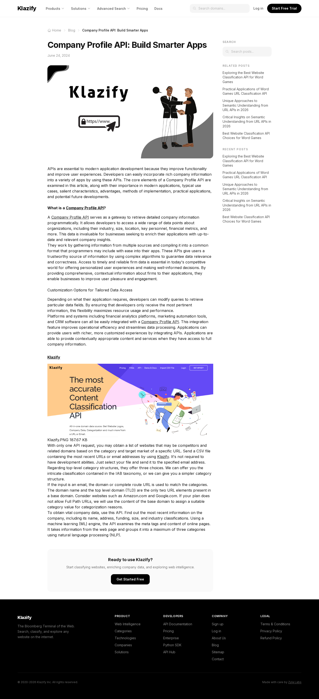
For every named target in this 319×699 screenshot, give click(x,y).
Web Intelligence (128, 624)
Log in (258, 8)
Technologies (125, 638)
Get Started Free (130, 579)
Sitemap (218, 652)
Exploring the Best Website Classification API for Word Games (243, 77)
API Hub (169, 652)
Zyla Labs (294, 682)
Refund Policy (271, 638)
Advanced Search (111, 8)
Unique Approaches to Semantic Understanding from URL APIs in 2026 (245, 105)
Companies (123, 645)
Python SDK (172, 645)
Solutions (78, 8)
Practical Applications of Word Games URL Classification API (246, 91)
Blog (215, 645)
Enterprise (171, 638)
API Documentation (177, 624)
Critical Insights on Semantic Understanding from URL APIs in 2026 (247, 121)
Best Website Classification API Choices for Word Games (246, 135)
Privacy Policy (271, 631)
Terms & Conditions (275, 624)
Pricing (142, 8)
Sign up (217, 624)
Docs (158, 8)
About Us (219, 638)
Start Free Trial (284, 8)
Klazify (27, 8)
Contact (218, 659)
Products (53, 8)
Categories (123, 631)
